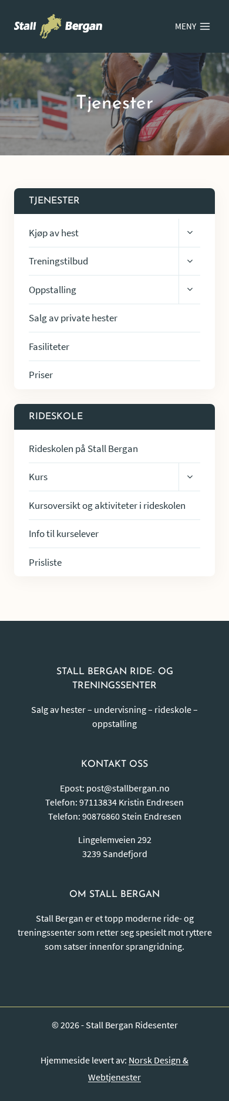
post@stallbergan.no (128, 788)
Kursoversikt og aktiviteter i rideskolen (107, 505)
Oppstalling (52, 289)
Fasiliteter (49, 346)
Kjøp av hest (54, 232)
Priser (41, 374)
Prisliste (45, 562)
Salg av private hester (73, 317)
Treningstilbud (58, 260)
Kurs (38, 476)
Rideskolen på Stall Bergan (83, 448)
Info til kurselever (64, 533)
